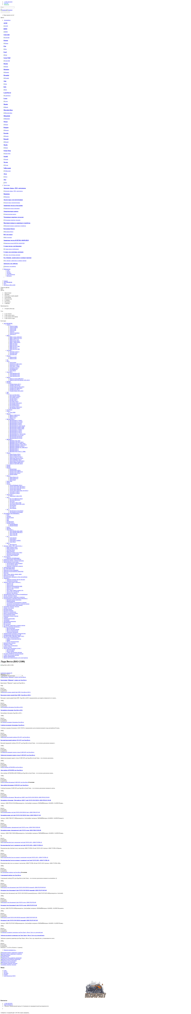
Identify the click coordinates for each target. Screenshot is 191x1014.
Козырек (7, 294)
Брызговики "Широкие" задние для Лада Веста (13, 680)
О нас (8, 270)
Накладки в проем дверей (11, 296)
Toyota (6, 162)
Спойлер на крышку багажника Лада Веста (12, 725)
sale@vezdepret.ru (8, 1004)
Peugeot (6, 127)
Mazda (6, 104)
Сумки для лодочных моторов (13, 252)
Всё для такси (8, 234)
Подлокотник (8, 299)
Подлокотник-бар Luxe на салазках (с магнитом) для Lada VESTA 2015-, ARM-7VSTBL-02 (25, 860)
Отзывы (6, 974)
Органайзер (8, 297)
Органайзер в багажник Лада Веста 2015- (12, 710)
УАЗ (5, 179)
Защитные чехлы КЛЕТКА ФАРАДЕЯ (16, 240)
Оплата (8, 271)
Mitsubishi (7, 116)
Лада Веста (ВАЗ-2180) (9, 285)
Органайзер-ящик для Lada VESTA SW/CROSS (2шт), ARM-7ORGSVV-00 (21, 815)
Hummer (6, 69)
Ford (5, 52)
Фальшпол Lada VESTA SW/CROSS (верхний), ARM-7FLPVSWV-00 (19, 920)
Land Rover (7, 92)
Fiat (5, 46)
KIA (5, 87)
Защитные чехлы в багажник (13, 205)
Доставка (9, 273)
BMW (5, 29)
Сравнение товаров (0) (6, 673)
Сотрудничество (11, 274)
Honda (6, 63)
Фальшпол (7, 302)
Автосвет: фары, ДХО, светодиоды (15, 188)
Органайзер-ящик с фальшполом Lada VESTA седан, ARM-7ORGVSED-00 (21, 830)
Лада (5, 174)
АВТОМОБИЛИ (8, 282)
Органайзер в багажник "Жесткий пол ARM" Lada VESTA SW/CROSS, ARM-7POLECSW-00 (26, 800)
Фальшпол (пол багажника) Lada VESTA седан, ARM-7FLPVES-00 (19, 905)
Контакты (9, 275)
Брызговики (8, 293)
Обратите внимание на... (10, 950)
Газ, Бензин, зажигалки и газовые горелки (17, 257)
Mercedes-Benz (8, 110)
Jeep (5, 81)
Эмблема (7, 303)
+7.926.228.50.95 (8, 1003)
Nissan (6, 121)
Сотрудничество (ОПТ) (10, 975)
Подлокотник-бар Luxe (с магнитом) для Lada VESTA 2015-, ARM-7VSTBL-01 (22, 845)
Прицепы (7, 194)
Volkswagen (7, 168)
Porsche (6, 133)
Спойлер (7, 300)
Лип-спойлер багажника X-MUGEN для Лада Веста (14, 785)
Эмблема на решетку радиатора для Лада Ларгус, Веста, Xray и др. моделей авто (22, 935)
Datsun (6, 40)
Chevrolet (7, 34)
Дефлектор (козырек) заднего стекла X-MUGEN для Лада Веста (18, 755)
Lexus (5, 98)
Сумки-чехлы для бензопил (13, 246)
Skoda (6, 145)
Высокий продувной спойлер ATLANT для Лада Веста (15, 740)
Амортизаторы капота (11, 211)
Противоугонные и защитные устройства (17, 223)
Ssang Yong (7, 150)
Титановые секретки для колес (14, 217)
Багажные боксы (9, 229)
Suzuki (6, 156)
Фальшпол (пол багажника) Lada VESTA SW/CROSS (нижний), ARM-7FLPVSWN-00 (24, 890)
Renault (6, 139)
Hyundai (6, 75)
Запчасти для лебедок (11, 263)
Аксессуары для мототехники (13, 200)
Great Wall (7, 58)
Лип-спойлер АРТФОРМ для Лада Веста (12, 770)
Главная (6, 281)
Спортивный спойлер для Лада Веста (11, 875)
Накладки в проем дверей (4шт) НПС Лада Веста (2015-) (16, 695)
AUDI (5, 23)
